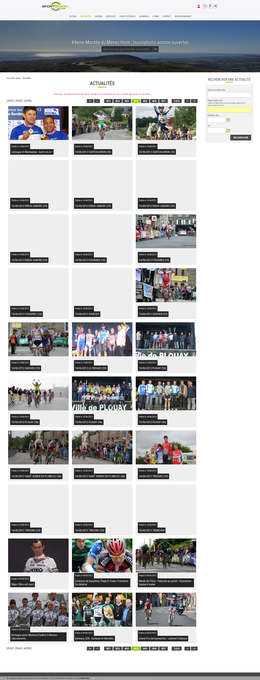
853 (127, 101)
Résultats (111, 16)
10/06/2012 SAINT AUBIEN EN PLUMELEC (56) (36, 476)
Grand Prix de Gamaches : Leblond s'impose (163, 638)
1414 (176, 101)
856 (154, 101)
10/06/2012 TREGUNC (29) (153, 476)
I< (90, 101)
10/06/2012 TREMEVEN (151, 530)
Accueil (73, 16)
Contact (167, 16)
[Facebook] (210, 6)
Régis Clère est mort (22, 584)
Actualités (85, 16)
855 (145, 101)
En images (144, 16)
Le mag (156, 16)
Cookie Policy (84, 678)
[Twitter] (204, 6)
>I (194, 101)
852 (118, 101)
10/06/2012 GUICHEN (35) (153, 314)
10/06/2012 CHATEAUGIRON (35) (93, 152)
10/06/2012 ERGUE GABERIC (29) (29, 206)
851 (108, 101)
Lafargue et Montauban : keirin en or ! (32, 152)
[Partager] (215, 6)
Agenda (98, 16)
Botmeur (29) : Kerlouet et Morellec (94, 638)
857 (163, 101)
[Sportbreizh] (49, 16)
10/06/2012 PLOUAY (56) (152, 368)
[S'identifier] (198, 6)
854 (136, 101)
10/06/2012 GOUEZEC (87, 314)
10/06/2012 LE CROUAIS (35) (91, 368)
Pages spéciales (128, 16)
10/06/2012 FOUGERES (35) (90, 260)
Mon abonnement (183, 16)
